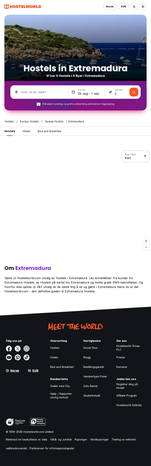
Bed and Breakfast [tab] (49, 131)
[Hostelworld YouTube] (9, 357)
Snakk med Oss (60, 386)
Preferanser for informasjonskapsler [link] (51, 448)
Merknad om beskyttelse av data (26, 439)
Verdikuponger (99, 439)
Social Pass (90, 347)
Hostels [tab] (9, 131)
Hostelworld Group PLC (128, 347)
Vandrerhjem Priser (95, 376)
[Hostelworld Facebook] (9, 349)
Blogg (87, 357)
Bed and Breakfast (62, 366)
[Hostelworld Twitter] (18, 349)
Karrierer (121, 366)
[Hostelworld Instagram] (26, 349)
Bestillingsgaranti (93, 366)
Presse (120, 357)
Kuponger (81, 439)
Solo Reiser (90, 386)
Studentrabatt (91, 395)
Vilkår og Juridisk (61, 439)
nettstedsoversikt (16, 448)
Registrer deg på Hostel (127, 386)
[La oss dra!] (133, 92)
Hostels (54, 347)
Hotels (54, 357)
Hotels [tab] (27, 131)
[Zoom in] (146, 241)
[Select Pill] (134, 6)
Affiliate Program (126, 395)
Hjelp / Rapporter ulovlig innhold (61, 395)
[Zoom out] (146, 247)
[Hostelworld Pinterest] (18, 357)
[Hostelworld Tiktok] (26, 357)
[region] (75, 200)
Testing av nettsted (124, 439)
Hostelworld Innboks (129, 405)
